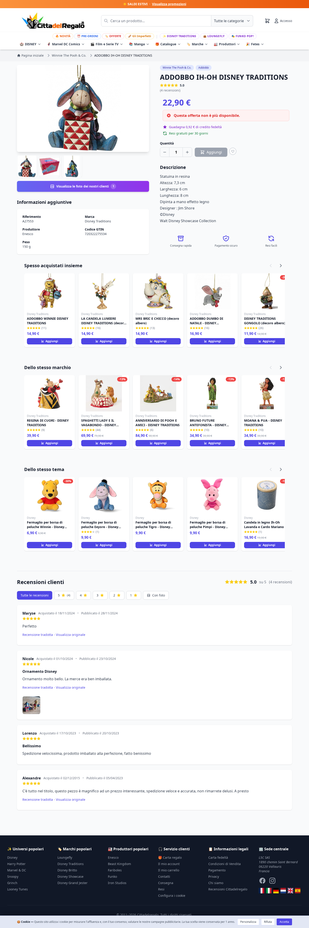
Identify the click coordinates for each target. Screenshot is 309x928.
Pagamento (217, 870)
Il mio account (169, 864)
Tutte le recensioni (35, 595)
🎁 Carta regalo (170, 857)
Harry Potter (16, 864)
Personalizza (248, 922)
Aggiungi (51, 341)
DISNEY (28, 44)
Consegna (165, 883)
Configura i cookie (171, 895)
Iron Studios (117, 883)
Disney (12, 857)
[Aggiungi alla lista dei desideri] (232, 151)
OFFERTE (113, 36)
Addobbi (203, 68)
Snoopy (12, 876)
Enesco (27, 234)
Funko (112, 876)
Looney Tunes (17, 889)
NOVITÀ (62, 36)
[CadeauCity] (261, 890)
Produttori (224, 44)
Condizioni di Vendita (224, 864)
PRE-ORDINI (87, 36)
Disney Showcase (70, 876)
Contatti (164, 876)
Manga (137, 44)
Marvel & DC (16, 870)
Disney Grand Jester (72, 883)
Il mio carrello (168, 870)
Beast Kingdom (119, 864)
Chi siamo (215, 883)
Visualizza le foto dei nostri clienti (85, 186)
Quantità (167, 143)
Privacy (213, 876)
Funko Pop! (242, 36)
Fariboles (115, 870)
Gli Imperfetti (139, 36)
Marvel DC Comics (63, 44)
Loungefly (214, 36)
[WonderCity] (276, 890)
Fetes (252, 44)
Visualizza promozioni (169, 4)
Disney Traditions (179, 36)
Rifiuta (268, 922)
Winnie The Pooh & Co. (177, 68)
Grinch (12, 883)
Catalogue (165, 44)
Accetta (284, 922)
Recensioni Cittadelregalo (227, 889)
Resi (161, 889)
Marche (195, 44)
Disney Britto (67, 870)
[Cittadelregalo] (268, 890)
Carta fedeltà (218, 857)
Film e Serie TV (104, 44)
